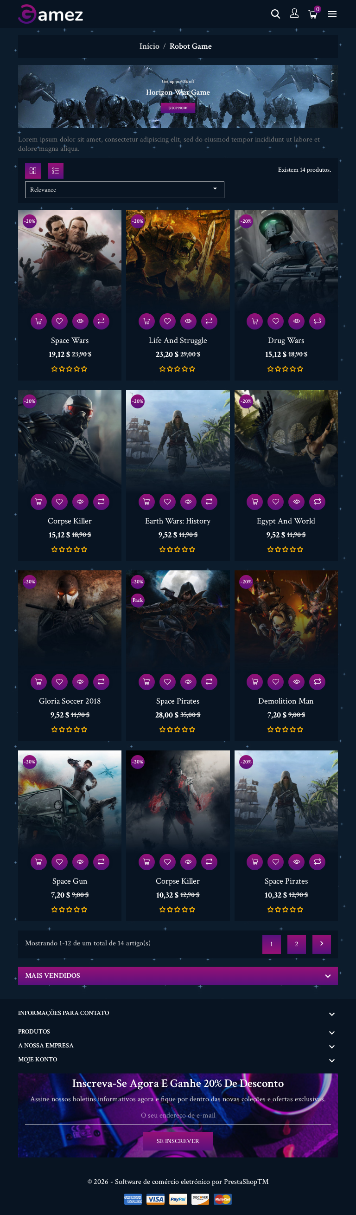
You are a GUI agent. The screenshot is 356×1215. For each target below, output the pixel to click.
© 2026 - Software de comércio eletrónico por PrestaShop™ (178, 1182)
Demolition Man (286, 701)
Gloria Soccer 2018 (70, 701)
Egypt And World (286, 521)
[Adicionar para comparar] (101, 321)
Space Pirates (177, 701)
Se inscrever (178, 1141)
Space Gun (70, 881)
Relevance (124, 189)
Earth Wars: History (177, 521)
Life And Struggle (178, 340)
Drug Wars (286, 340)
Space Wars (70, 340)
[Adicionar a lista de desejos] (59, 321)
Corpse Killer (70, 521)
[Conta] (294, 14)
